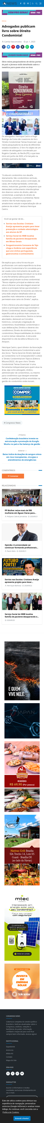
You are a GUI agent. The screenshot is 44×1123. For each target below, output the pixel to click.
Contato (9, 1057)
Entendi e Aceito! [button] (22, 1118)
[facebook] (21, 3)
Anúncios (9, 1050)
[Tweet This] (8, 47)
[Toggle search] (36, 3)
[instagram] (24, 3)
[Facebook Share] (4, 47)
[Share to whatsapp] (27, 47)
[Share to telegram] (32, 47)
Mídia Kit (9, 1053)
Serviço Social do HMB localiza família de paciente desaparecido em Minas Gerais (21, 239)
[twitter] (22, 1073)
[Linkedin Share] (18, 47)
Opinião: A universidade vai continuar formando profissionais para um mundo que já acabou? (21, 547)
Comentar (14, 476)
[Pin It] (13, 47)
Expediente (10, 1047)
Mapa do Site (11, 1060)
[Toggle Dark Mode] (33, 3)
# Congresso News (12, 423)
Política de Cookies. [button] (11, 1112)
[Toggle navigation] (40, 3)
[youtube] (28, 3)
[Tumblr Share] (22, 47)
